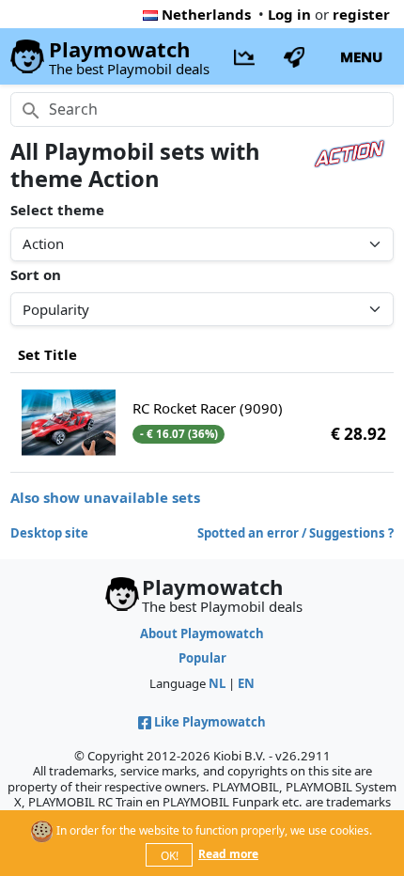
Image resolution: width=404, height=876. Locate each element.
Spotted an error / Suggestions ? (295, 532)
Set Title (47, 354)
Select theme (57, 209)
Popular (202, 657)
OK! (170, 856)
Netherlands (206, 14)
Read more (228, 854)
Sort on (35, 274)
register (361, 14)
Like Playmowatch (210, 721)
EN (246, 683)
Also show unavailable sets (105, 497)
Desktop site (49, 532)
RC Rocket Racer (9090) (207, 408)
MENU (361, 56)
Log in (289, 14)
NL (217, 683)
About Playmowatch (202, 633)
